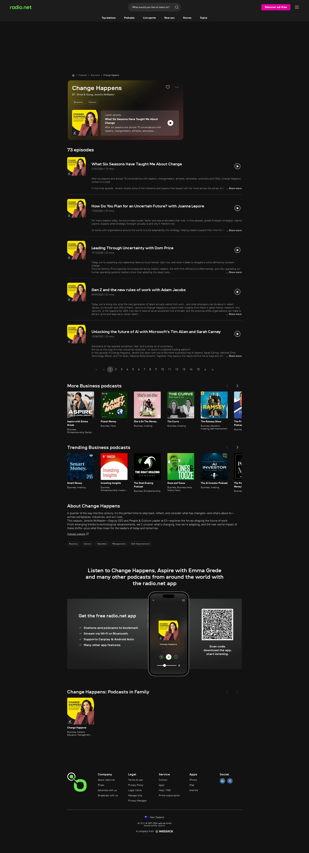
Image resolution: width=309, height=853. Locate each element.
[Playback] (170, 123)
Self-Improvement (140, 544)
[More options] (177, 87)
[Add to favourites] (168, 87)
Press (101, 785)
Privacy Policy (135, 785)
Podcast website (76, 534)
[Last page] (212, 370)
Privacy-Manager (137, 800)
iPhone (193, 780)
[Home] (73, 75)
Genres (187, 18)
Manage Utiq (135, 795)
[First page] (96, 370)
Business (78, 102)
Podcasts (129, 18)
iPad (191, 785)
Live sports (149, 18)
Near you (169, 18)
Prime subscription (169, 795)
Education (102, 544)
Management (118, 544)
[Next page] (205, 370)
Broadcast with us (108, 795)
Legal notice (135, 790)
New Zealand (156, 817)
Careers (92, 102)
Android (193, 790)
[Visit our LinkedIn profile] (222, 781)
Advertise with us (107, 790)
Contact (163, 780)
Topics (203, 18)
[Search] (177, 7)
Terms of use (135, 780)
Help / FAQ (165, 790)
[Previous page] (104, 370)
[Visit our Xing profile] (230, 781)
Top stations (109, 18)
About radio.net (106, 780)
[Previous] (227, 384)
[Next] (237, 384)
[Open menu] (297, 7)
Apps (161, 785)
